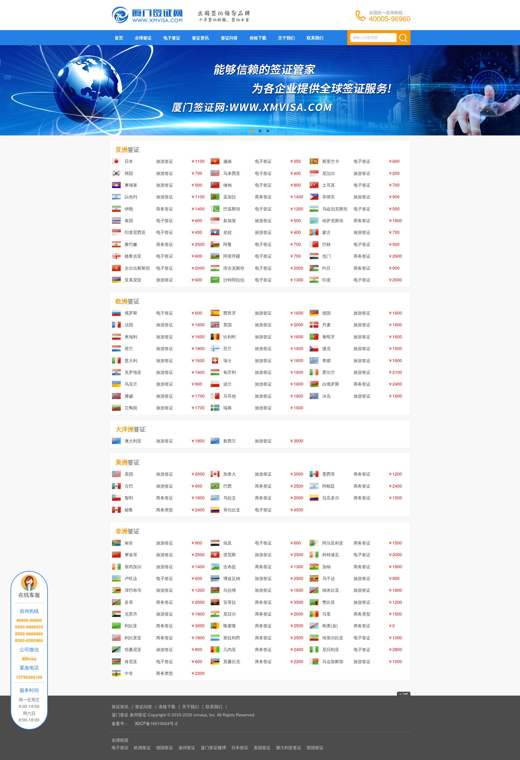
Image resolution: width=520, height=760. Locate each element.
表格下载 (257, 38)
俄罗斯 (131, 313)
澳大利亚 (133, 441)
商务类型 (164, 510)
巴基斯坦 (231, 209)
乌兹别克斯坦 (335, 209)
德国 (326, 313)
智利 (129, 498)
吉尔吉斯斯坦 (137, 268)
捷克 (326, 348)
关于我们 (286, 38)
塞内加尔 (133, 566)
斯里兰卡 (330, 161)
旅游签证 (164, 161)
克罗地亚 (133, 372)
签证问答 (229, 38)
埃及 (227, 543)
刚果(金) (330, 625)
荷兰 (129, 348)
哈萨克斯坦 (332, 220)
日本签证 (239, 747)
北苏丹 (131, 614)
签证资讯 (200, 38)
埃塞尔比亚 (332, 637)
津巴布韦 (133, 590)
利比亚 (131, 625)
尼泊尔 (328, 173)
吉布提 (229, 566)
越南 (227, 161)
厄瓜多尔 (330, 498)
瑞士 (227, 360)
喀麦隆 (229, 625)
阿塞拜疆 (231, 256)
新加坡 (229, 220)
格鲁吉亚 (133, 256)
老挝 (227, 232)
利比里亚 (133, 637)
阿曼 (227, 244)
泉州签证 (186, 747)
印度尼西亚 (135, 232)
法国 (129, 324)
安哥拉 (229, 602)
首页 (119, 38)
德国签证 (164, 747)
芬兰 (227, 348)
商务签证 (263, 197)
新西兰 (229, 441)
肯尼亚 (131, 661)
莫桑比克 (231, 661)
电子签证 (171, 38)
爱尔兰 (328, 372)
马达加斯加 (332, 661)
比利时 (229, 336)
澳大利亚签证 (288, 747)
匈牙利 (229, 372)
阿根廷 (328, 486)
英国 (227, 324)
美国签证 (262, 747)
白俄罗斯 (330, 384)
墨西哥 (328, 474)
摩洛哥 (131, 554)
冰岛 (326, 396)
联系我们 (315, 38)
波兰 (227, 384)
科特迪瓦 (330, 554)
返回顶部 (403, 694)
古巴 (129, 486)
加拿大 (229, 474)
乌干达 (328, 578)
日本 (129, 161)
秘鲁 (129, 510)
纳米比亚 (330, 590)
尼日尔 (229, 614)
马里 (326, 614)
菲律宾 (328, 197)
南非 (129, 543)
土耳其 (328, 185)
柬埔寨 (131, 185)
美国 (129, 474)
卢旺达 (131, 578)
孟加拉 (229, 197)
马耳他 (229, 396)
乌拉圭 (229, 498)
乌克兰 (131, 384)
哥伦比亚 (231, 510)
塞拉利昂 (231, 637)
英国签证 (315, 747)
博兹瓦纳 (231, 578)
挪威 (129, 396)
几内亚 (229, 649)
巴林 (326, 244)
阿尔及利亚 (332, 543)
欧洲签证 (142, 747)
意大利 (131, 360)
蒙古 (326, 232)
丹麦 (326, 324)
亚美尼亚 (133, 280)
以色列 (131, 197)
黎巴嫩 (131, 244)
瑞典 (227, 408)
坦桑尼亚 (133, 649)
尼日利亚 (330, 649)
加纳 (326, 566)
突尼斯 (229, 554)
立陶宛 (131, 408)
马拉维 (229, 590)
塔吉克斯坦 (233, 268)
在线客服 (29, 594)
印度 (326, 280)
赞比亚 (328, 602)
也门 (326, 256)
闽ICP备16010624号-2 (156, 723)
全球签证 (143, 38)
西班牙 (229, 313)
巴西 (227, 486)
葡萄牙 (328, 336)
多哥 (129, 602)
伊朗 (129, 209)
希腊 (326, 360)
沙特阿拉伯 (233, 280)
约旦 (326, 268)
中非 (129, 673)
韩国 (129, 173)
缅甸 (227, 185)
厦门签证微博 (213, 747)
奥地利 (131, 336)
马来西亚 (231, 173)
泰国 (129, 220)
